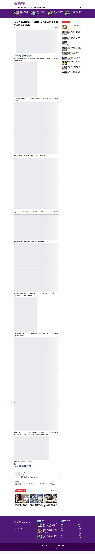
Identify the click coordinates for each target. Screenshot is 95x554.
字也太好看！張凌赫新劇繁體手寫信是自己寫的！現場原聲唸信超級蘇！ (73, 72)
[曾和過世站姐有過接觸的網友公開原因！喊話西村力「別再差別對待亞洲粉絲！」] (64, 33)
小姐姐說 (39, 7)
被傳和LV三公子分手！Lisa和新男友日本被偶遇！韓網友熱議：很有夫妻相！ (73, 43)
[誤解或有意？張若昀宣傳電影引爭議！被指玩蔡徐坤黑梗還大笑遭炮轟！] (39, 525)
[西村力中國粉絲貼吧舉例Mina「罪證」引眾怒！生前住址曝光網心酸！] (64, 67)
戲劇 (22, 7)
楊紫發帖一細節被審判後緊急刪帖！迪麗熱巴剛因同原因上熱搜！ (50, 531)
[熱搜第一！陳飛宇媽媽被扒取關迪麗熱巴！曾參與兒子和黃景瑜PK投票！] (50, 13)
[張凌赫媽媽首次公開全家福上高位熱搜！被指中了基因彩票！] (64, 53)
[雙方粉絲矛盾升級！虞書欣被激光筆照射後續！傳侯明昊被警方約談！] (64, 63)
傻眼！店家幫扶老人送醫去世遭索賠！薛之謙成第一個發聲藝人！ (24, 12)
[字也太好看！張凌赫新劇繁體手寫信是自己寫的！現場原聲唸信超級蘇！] (64, 72)
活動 (35, 7)
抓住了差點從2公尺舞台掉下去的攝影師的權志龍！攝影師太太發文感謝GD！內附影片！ (76, 13)
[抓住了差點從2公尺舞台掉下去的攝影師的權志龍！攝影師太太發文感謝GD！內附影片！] (67, 13)
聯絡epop (44, 7)
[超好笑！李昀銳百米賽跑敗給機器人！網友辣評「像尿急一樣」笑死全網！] (33, 13)
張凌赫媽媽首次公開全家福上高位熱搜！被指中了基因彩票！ (73, 53)
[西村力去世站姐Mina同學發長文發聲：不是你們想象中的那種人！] (64, 38)
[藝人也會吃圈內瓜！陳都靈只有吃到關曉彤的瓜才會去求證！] (39, 537)
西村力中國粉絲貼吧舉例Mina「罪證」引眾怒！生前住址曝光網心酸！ (73, 67)
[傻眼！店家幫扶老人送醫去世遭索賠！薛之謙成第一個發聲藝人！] (16, 13)
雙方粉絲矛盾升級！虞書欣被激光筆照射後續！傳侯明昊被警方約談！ (73, 62)
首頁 (15, 7)
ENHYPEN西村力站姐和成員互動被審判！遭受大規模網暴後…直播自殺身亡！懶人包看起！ (74, 27)
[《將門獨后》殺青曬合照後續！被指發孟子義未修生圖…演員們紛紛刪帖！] (64, 49)
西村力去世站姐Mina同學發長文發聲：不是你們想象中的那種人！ (73, 38)
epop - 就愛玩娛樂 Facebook (19, 524)
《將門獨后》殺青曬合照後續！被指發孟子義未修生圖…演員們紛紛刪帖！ (74, 48)
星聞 (19, 7)
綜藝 (25, 7)
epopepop (68, 548)
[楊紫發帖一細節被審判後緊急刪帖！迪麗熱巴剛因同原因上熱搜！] (39, 531)
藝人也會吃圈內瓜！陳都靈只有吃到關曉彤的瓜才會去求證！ (50, 537)
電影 (31, 7)
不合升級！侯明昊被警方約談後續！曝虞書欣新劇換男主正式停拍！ (73, 58)
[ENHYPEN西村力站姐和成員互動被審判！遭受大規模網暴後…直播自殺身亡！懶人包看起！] (64, 27)
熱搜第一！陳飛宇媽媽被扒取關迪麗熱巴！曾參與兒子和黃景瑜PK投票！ (58, 12)
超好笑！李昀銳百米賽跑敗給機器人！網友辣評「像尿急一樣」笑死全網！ (41, 12)
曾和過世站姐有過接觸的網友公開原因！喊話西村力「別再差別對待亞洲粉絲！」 (73, 32)
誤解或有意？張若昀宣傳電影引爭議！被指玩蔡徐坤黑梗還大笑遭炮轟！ (50, 525)
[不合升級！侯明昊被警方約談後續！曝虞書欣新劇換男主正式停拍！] (64, 58)
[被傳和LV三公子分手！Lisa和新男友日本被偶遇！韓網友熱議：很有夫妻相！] (64, 43)
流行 (62, 537)
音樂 (28, 7)
